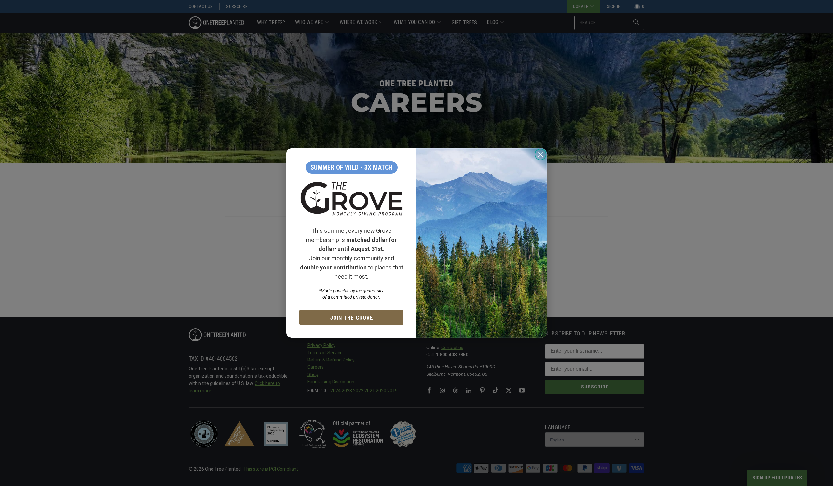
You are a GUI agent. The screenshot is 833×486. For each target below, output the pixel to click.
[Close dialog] (540, 154)
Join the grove (351, 317)
